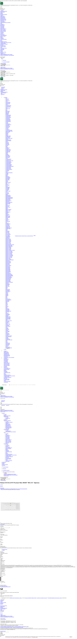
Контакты (1, 603)
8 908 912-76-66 (7, 55)
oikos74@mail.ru (3, 63)
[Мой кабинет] (0, 399)
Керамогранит (8, 418)
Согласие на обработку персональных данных (22, 626)
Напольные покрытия (9, 422)
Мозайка (12, 488)
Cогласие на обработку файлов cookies (6, 627)
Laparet (1, 614)
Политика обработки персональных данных (7, 626)
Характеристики (4, 549)
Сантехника (7, 445)
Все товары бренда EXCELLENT (5, 586)
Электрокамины (22, 488)
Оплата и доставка (3, 602)
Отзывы (3, 550)
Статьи (1, 601)
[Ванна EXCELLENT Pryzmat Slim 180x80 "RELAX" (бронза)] (10, 516)
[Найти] (1, 7)
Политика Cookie (34, 637)
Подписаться (2, 599)
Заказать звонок (6, 475)
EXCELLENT (2, 524)
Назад (6, 414)
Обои (6, 434)
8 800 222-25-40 (3, 53)
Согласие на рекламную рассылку (18, 627)
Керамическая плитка (3, 488)
